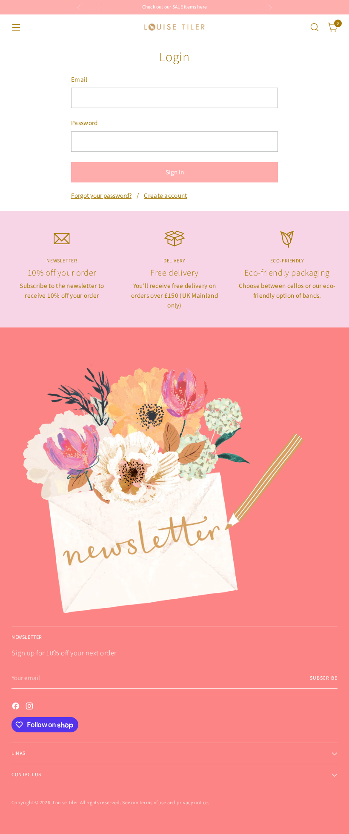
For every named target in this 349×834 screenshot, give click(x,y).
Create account (165, 195)
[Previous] (78, 7)
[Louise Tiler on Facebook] (16, 707)
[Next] (270, 7)
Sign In (175, 172)
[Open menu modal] (16, 27)
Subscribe (324, 678)
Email (79, 79)
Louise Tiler (65, 802)
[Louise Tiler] (174, 27)
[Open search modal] (314, 27)
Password (84, 123)
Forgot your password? (101, 195)
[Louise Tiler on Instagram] (30, 707)
